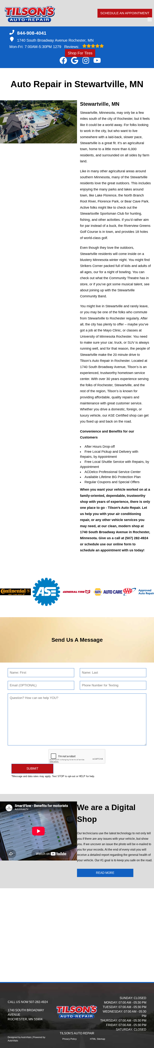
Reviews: (66, 47)
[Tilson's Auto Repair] (30, 13)
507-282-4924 (38, 1002)
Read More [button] (105, 872)
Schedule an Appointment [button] (124, 13)
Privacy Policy (69, 1039)
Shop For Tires (80, 53)
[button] (63, 60)
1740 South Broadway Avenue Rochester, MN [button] (55, 40)
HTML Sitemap (97, 1039)
